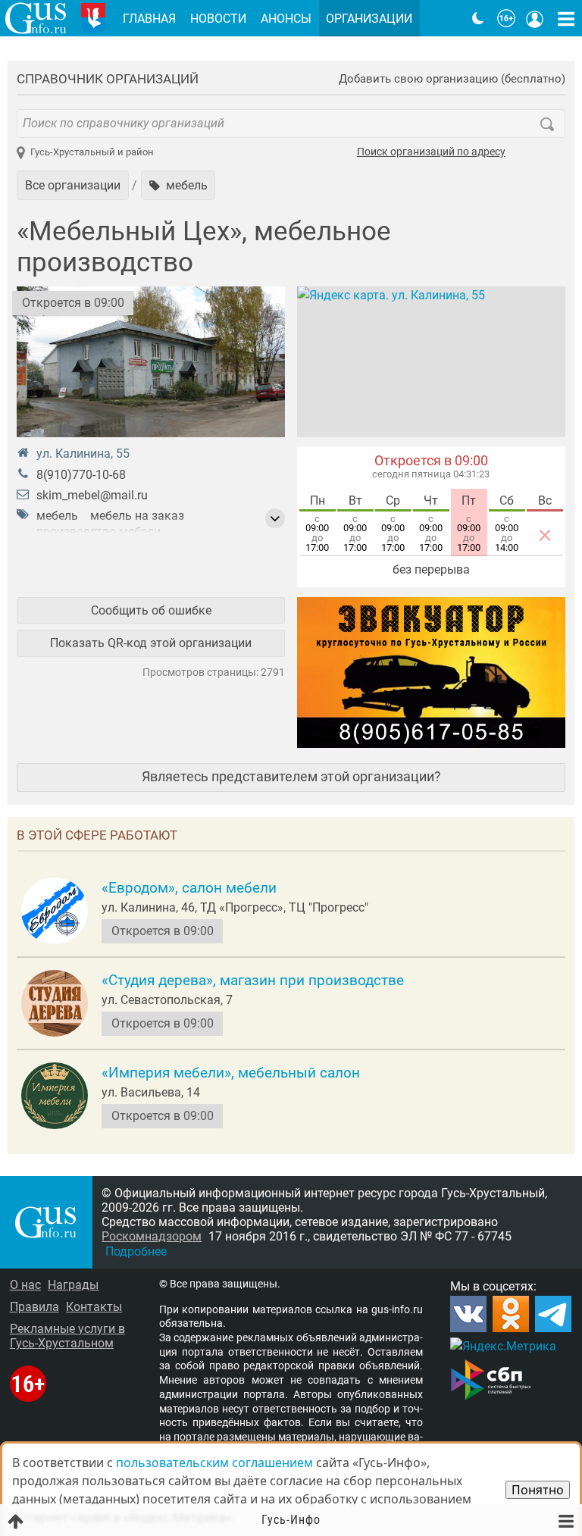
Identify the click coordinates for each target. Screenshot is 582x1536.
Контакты (94, 1307)
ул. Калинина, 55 (83, 453)
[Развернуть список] (275, 518)
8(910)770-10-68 (81, 475)
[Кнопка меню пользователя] (535, 18)
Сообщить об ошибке (151, 610)
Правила (34, 1307)
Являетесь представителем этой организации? (291, 776)
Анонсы (286, 18)
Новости (218, 18)
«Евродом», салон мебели (189, 888)
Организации (369, 18)
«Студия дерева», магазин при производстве (253, 980)
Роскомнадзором (152, 1236)
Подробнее (136, 1251)
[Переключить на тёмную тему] (478, 18)
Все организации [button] (72, 185)
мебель (57, 515)
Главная (149, 18)
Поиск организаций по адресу (431, 152)
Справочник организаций (108, 78)
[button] (178, 184)
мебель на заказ (137, 515)
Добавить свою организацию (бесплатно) (452, 79)
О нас (25, 1285)
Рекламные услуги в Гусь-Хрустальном (67, 1336)
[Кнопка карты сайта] (566, 18)
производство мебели (98, 531)
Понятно (538, 1489)
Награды (73, 1285)
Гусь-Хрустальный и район (92, 152)
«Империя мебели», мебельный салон (231, 1073)
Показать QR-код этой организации (151, 643)
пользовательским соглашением (214, 1462)
